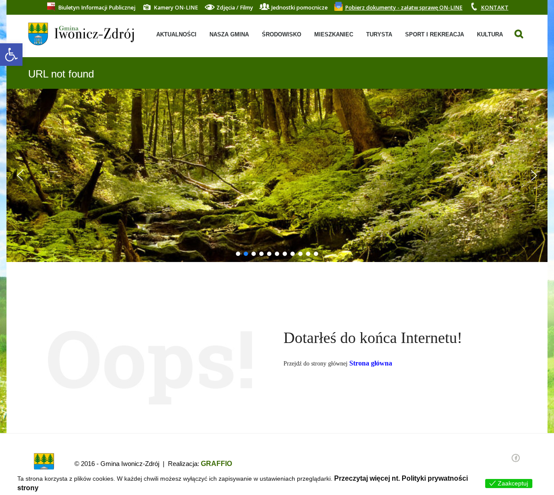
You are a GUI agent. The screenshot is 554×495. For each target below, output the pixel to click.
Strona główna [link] (370, 363)
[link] (11, 54)
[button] (20, 175)
